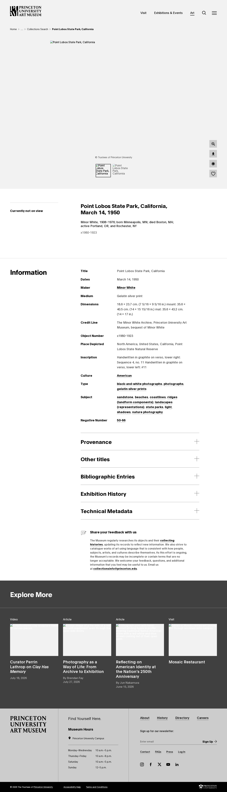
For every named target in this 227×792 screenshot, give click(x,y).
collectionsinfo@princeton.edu (115, 568)
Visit (143, 13)
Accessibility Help (72, 787)
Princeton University (43, 787)
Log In (181, 751)
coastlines (158, 397)
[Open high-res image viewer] (213, 144)
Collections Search (37, 29)
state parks (154, 407)
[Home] (26, 11)
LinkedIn (177, 764)
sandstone (125, 397)
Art (192, 13)
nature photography (147, 412)
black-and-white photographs (139, 384)
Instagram (142, 764)
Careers (203, 718)
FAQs (158, 751)
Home (13, 29)
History (162, 718)
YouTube (168, 764)
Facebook (151, 764)
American (124, 375)
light (168, 407)
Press (169, 751)
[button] (28, 724)
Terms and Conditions (97, 787)
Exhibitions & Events (168, 13)
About (144, 718)
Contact (145, 751)
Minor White (126, 287)
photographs (173, 384)
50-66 (121, 420)
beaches (141, 397)
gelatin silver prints (131, 389)
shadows (124, 412)
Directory (182, 718)
